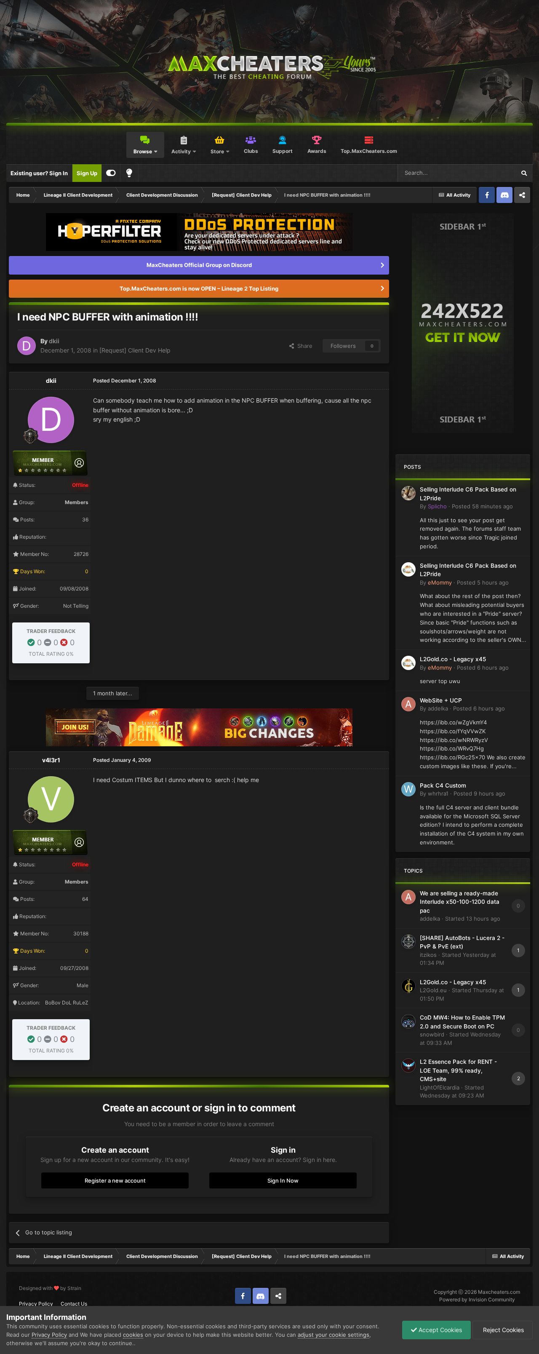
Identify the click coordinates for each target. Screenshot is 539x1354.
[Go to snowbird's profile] (408, 1021)
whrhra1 (438, 793)
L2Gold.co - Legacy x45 (453, 659)
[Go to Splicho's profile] (408, 493)
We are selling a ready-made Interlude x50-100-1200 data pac (459, 902)
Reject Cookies (502, 1329)
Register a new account (115, 1180)
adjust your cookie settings (333, 1334)
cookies (133, 1334)
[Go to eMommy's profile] (408, 569)
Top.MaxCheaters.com (369, 151)
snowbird (432, 1034)
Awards (316, 151)
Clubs (251, 151)
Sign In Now (283, 1180)
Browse (142, 151)
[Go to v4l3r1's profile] (51, 799)
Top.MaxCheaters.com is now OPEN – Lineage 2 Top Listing (199, 288)
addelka (438, 708)
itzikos (428, 954)
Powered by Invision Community (477, 1299)
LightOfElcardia (439, 1087)
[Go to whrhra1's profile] (408, 789)
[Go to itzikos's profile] (408, 942)
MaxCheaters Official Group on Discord (199, 265)
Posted (482, 506)
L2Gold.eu (433, 990)
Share (303, 345)
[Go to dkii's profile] (26, 345)
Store (217, 151)
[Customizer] (111, 173)
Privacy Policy (36, 1304)
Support (282, 151)
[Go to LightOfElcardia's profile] (408, 1065)
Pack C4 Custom (443, 785)
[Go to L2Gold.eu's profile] (408, 986)
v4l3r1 (51, 760)
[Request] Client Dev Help (135, 350)
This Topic (491, 173)
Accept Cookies (439, 1329)
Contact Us (74, 1304)
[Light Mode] (129, 173)
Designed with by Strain (50, 1288)
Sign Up (87, 173)
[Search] (524, 173)
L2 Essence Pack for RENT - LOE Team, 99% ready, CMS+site (458, 1070)
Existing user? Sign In (39, 173)
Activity (181, 151)
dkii (54, 341)
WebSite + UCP (441, 700)
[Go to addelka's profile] (408, 704)
